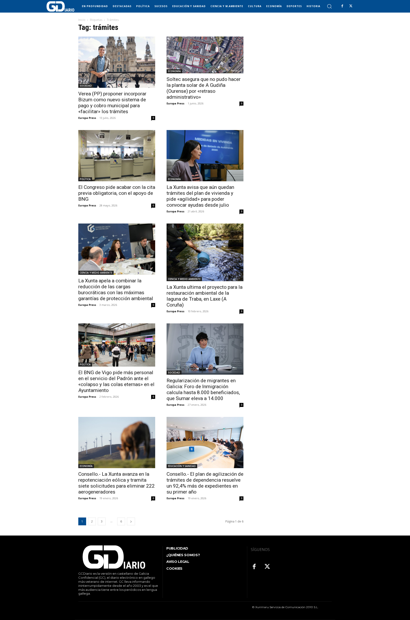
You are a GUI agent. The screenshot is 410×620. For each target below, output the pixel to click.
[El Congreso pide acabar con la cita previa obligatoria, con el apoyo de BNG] (116, 155)
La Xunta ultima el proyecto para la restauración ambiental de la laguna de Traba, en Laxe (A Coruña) (204, 296)
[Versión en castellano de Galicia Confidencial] (60, 6)
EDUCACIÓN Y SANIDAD (182, 466)
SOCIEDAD (86, 85)
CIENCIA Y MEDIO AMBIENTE (96, 272)
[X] (350, 6)
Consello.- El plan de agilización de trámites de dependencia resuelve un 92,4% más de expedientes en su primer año (205, 483)
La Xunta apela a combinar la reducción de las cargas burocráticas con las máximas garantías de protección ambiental (115, 289)
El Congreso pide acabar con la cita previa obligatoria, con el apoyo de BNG (116, 193)
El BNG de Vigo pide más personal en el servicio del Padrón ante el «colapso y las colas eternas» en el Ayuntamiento (116, 381)
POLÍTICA (85, 179)
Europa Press (87, 118)
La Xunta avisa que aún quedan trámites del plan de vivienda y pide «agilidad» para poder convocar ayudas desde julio (200, 196)
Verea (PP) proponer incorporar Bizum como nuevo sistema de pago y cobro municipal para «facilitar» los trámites (112, 102)
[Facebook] (342, 6)
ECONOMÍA (174, 71)
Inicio (81, 20)
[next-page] (131, 521)
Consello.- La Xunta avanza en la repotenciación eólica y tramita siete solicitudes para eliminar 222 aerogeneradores (116, 483)
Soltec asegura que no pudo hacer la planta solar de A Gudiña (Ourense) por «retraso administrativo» (204, 88)
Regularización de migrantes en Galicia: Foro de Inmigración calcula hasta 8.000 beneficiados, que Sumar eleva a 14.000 (203, 389)
